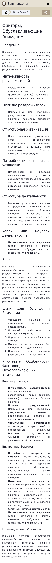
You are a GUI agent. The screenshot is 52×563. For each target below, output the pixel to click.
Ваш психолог (18, 3)
